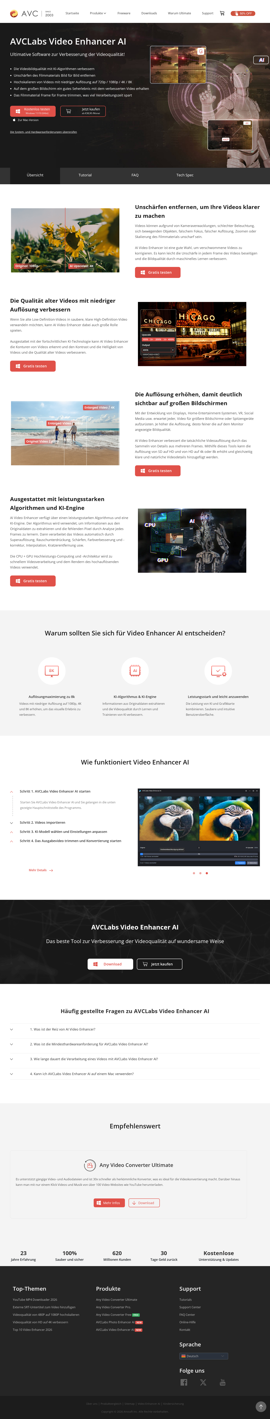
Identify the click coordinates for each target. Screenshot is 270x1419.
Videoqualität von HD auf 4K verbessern (40, 1322)
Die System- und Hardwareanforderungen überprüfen (43, 132)
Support (207, 13)
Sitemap (130, 1403)
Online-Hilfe (187, 1322)
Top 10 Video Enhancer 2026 (32, 1330)
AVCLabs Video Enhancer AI (115, 1330)
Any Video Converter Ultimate (116, 1300)
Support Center (190, 1307)
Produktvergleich (111, 1403)
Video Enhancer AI (149, 1403)
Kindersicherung (173, 1403)
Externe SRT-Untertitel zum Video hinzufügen (44, 1307)
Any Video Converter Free (113, 1315)
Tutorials (185, 1300)
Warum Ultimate (179, 13)
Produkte (96, 13)
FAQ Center (187, 1315)
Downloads (149, 13)
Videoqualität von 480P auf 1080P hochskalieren (46, 1315)
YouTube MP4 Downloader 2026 (35, 1300)
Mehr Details (38, 870)
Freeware (124, 13)
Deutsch (192, 1356)
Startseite (72, 13)
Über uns (92, 1403)
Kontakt (184, 1330)
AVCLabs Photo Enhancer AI (115, 1322)
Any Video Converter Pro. (113, 1307)
